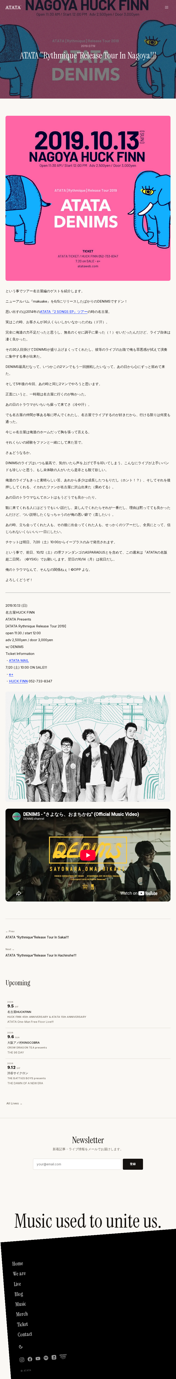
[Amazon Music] (63, 1356)
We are (19, 1274)
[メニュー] (167, 7)
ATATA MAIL (19, 660)
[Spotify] (46, 1357)
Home (17, 1264)
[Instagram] (21, 1359)
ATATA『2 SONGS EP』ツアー (64, 311)
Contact (24, 1334)
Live (17, 1284)
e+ (11, 674)
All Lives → (14, 1103)
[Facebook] (30, 1359)
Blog (18, 1294)
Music (20, 1304)
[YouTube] (38, 1358)
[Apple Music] (54, 1357)
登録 (133, 1164)
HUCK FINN (18, 681)
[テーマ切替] (21, 1347)
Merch (22, 1314)
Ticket (22, 1324)
